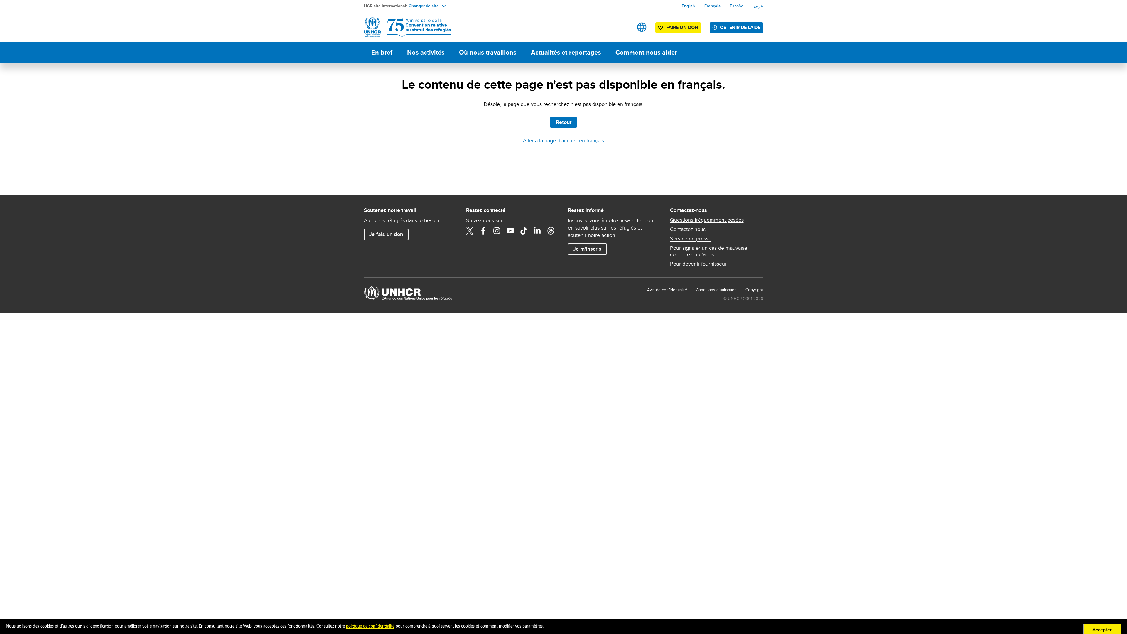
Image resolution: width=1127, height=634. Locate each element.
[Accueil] (405, 27)
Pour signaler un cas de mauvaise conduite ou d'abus (708, 251)
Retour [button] (563, 122)
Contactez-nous (688, 229)
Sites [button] (642, 27)
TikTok (524, 231)
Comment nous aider (646, 52)
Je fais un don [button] (386, 234)
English (688, 6)
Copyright (754, 290)
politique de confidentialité (370, 626)
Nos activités (425, 52)
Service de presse (690, 238)
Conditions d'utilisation (716, 290)
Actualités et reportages (566, 52)
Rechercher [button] (623, 27)
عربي (758, 6)
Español (737, 6)
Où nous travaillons (487, 52)
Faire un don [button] (682, 27)
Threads (551, 231)
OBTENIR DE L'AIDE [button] (740, 27)
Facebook (483, 231)
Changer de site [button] (424, 6)
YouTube (510, 231)
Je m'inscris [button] (587, 249)
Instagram (497, 231)
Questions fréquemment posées (707, 220)
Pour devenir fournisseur (698, 264)
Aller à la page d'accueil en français (563, 140)
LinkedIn (537, 231)
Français (712, 6)
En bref (381, 52)
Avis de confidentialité (667, 290)
